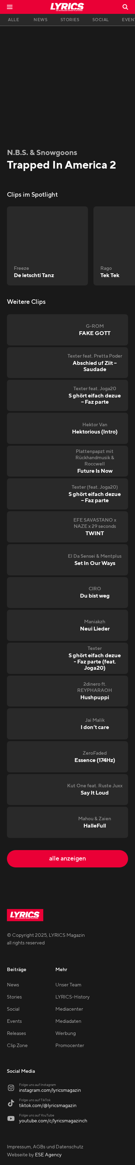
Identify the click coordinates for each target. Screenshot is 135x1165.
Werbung (65, 1033)
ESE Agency (48, 1155)
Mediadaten (68, 1021)
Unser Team (68, 985)
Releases (16, 1033)
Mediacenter (69, 1009)
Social (13, 1009)
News (13, 985)
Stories (14, 997)
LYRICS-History (72, 997)
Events (14, 1021)
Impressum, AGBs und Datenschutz (45, 1147)
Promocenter (69, 1046)
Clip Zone (17, 1046)
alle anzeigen (67, 859)
